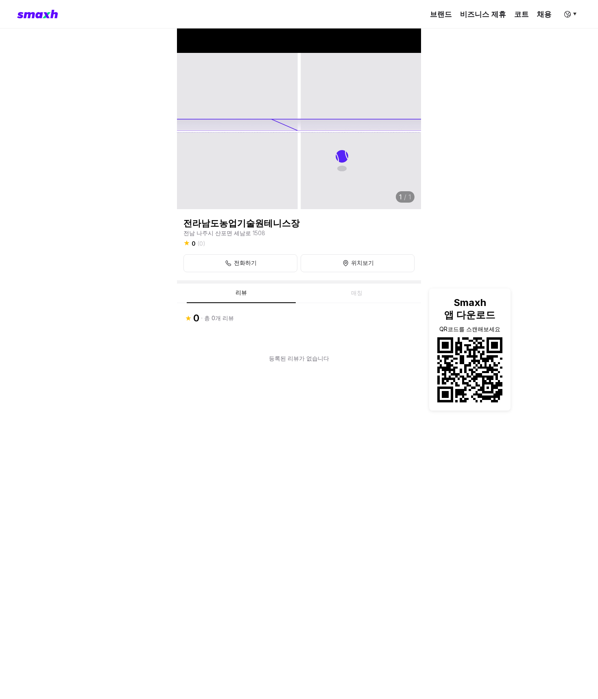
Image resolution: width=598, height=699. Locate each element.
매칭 (356, 293)
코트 (521, 14)
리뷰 (241, 292)
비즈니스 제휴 (483, 14)
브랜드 (441, 14)
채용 (544, 14)
